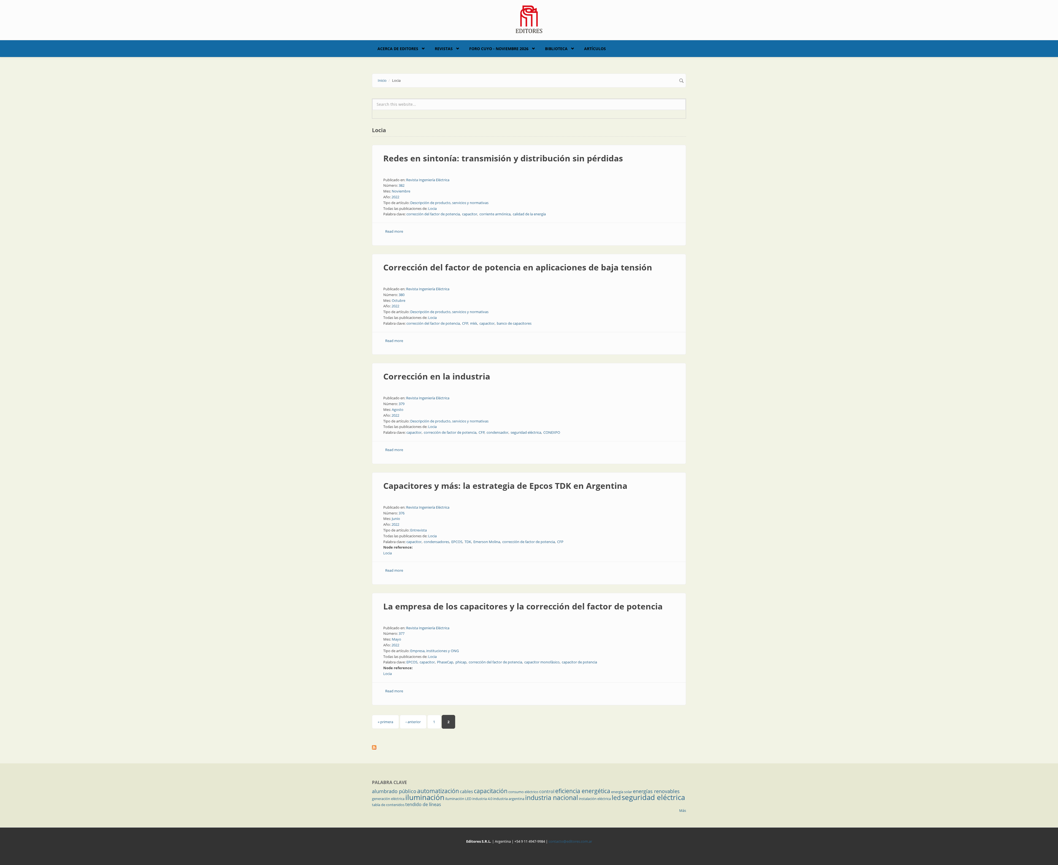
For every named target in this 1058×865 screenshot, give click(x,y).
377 (401, 633)
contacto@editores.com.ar (570, 841)
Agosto (397, 409)
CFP (465, 323)
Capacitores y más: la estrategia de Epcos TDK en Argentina (505, 485)
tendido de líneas (423, 804)
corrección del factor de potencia (433, 213)
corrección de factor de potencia (450, 432)
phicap (460, 662)
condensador (497, 432)
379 (401, 403)
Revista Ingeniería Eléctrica (427, 179)
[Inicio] (529, 18)
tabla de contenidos (388, 804)
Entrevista (418, 530)
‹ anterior (413, 721)
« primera (385, 721)
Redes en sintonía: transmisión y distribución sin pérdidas (503, 158)
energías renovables (656, 791)
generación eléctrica (388, 798)
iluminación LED (458, 798)
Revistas (444, 48)
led (616, 797)
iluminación (424, 797)
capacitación (491, 791)
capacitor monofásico (542, 662)
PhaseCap (445, 662)
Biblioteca (556, 48)
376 (401, 513)
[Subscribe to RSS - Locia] (529, 747)
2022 (395, 196)
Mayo (396, 639)
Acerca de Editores (397, 48)
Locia (432, 208)
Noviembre (401, 191)
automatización (438, 791)
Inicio (382, 80)
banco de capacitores (514, 323)
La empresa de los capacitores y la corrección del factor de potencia (523, 606)
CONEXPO (551, 432)
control (546, 791)
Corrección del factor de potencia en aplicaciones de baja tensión (517, 267)
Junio (396, 518)
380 (401, 294)
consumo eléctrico (523, 791)
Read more (394, 231)
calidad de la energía (529, 213)
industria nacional (551, 797)
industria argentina (508, 798)
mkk (473, 323)
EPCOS (456, 541)
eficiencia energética (582, 791)
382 (401, 185)
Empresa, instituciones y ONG (434, 650)
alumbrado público (394, 791)
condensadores (436, 541)
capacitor (469, 213)
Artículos (595, 48)
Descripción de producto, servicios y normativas (449, 202)
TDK (468, 541)
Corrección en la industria (436, 376)
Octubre (398, 300)
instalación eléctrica (595, 798)
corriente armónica (495, 213)
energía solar (621, 791)
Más (682, 810)
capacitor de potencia (579, 662)
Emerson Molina (486, 541)
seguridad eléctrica (526, 432)
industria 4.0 (482, 798)
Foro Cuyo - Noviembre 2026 (498, 48)
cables (466, 791)
